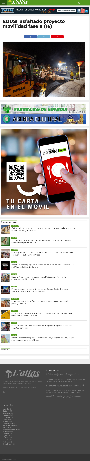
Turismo (6, 442)
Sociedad (6, 438)
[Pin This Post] (57, 36)
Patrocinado (7, 431)
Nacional (6, 427)
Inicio (3, 456)
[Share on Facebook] (30, 36)
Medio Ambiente (9, 425)
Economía (6, 415)
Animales (6, 409)
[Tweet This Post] (43, 36)
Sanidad (6, 434)
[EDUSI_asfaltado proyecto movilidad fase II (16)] (44, 96)
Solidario (6, 440)
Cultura (5, 411)
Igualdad (6, 421)
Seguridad (6, 436)
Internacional (8, 423)
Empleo (5, 419)
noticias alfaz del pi (10, 430)
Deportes (6, 413)
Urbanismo (7, 444)
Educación (6, 417)
